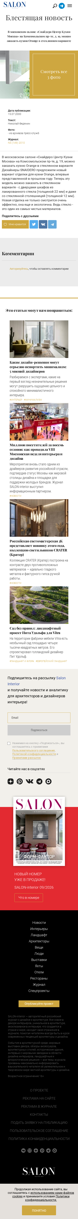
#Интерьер (16, 400)
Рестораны (39, 978)
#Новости (15, 496)
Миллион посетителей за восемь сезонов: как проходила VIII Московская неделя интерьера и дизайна (37, 452)
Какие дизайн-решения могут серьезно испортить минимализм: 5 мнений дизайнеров (38, 367)
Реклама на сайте (39, 1098)
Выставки (39, 960)
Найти (55, 6)
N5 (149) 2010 (16, 142)
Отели (39, 972)
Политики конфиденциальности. (47, 1198)
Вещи (39, 947)
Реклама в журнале (39, 1106)
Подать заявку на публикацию (39, 1123)
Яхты (39, 966)
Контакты (39, 1114)
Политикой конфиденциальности (34, 754)
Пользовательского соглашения (33, 750)
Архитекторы (39, 941)
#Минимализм (33, 400)
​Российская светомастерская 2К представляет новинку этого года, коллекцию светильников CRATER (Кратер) (38, 548)
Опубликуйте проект (39, 1003)
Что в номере (28, 898)
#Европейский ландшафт (51, 661)
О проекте (39, 1090)
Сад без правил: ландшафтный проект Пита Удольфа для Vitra (35, 630)
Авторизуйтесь (19, 268)
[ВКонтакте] (43, 224)
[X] (34, 224)
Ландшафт (39, 935)
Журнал (39, 985)
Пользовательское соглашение (39, 1131)
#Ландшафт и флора (22, 661)
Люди (39, 954)
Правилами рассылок (26, 757)
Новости (39, 923)
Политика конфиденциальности (39, 1139)
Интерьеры (39, 929)
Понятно (39, 1210)
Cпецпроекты (39, 991)
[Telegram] (52, 224)
